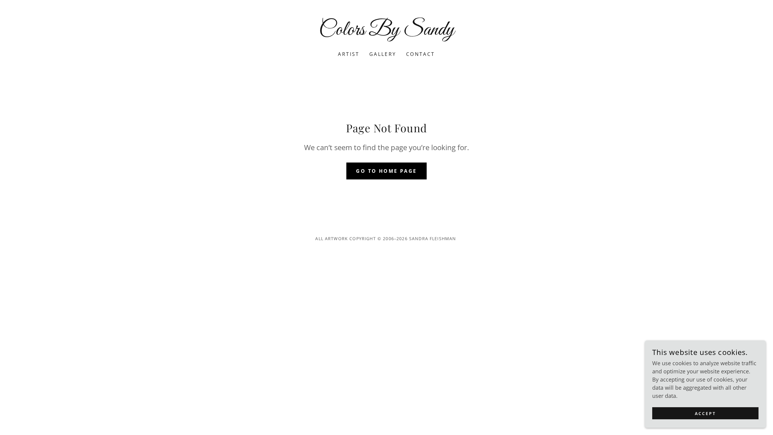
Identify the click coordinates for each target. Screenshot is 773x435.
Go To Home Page (386, 171)
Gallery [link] (382, 54)
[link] (386, 32)
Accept (705, 413)
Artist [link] (349, 54)
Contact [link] (420, 54)
